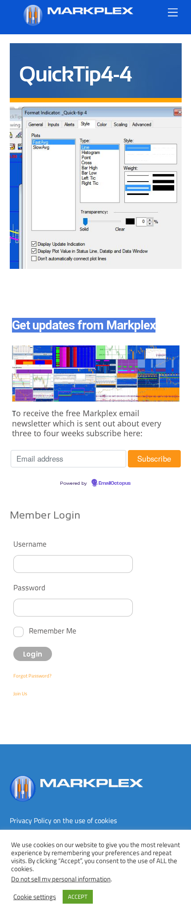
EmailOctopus (115, 483)
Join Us (20, 693)
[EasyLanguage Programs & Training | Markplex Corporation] (77, 22)
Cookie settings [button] (34, 897)
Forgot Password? (32, 675)
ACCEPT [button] (78, 896)
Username (30, 543)
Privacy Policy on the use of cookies (63, 820)
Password (29, 587)
